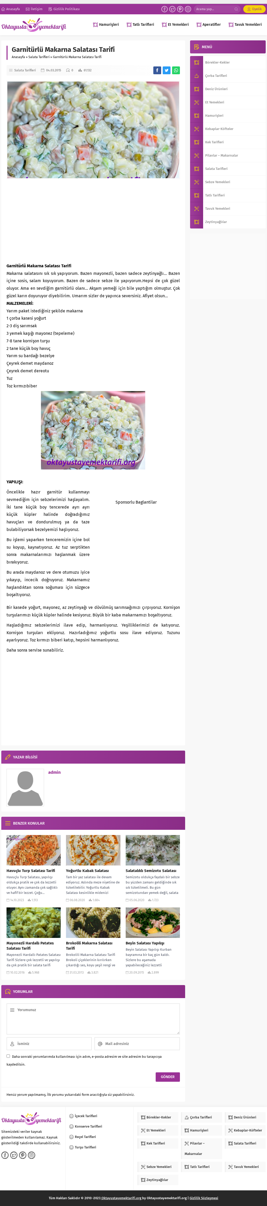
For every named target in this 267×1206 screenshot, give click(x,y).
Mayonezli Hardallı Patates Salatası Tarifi (30, 946)
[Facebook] (164, 9)
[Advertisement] (93, 220)
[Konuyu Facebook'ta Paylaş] (157, 70)
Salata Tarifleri (39, 57)
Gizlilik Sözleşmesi (204, 1198)
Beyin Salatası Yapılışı (145, 943)
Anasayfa (18, 57)
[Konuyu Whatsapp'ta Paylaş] (176, 70)
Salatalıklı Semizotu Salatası (151, 870)
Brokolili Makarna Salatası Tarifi (89, 946)
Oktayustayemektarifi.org (121, 1198)
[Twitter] (172, 9)
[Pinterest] (180, 9)
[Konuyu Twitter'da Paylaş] (167, 70)
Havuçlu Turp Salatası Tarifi (31, 870)
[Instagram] (188, 9)
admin (54, 772)
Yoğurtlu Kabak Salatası (87, 870)
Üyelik (257, 9)
